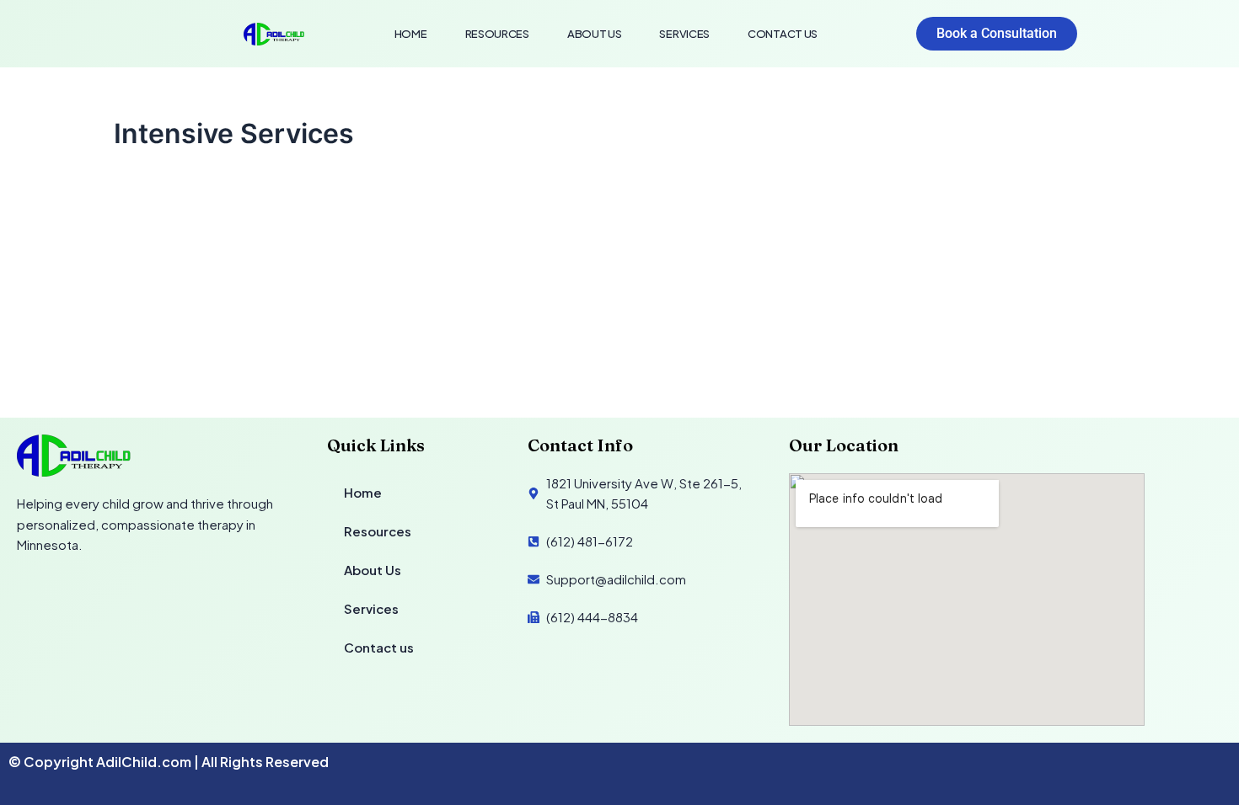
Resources (497, 33)
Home (410, 33)
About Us (594, 33)
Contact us (783, 33)
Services (684, 33)
